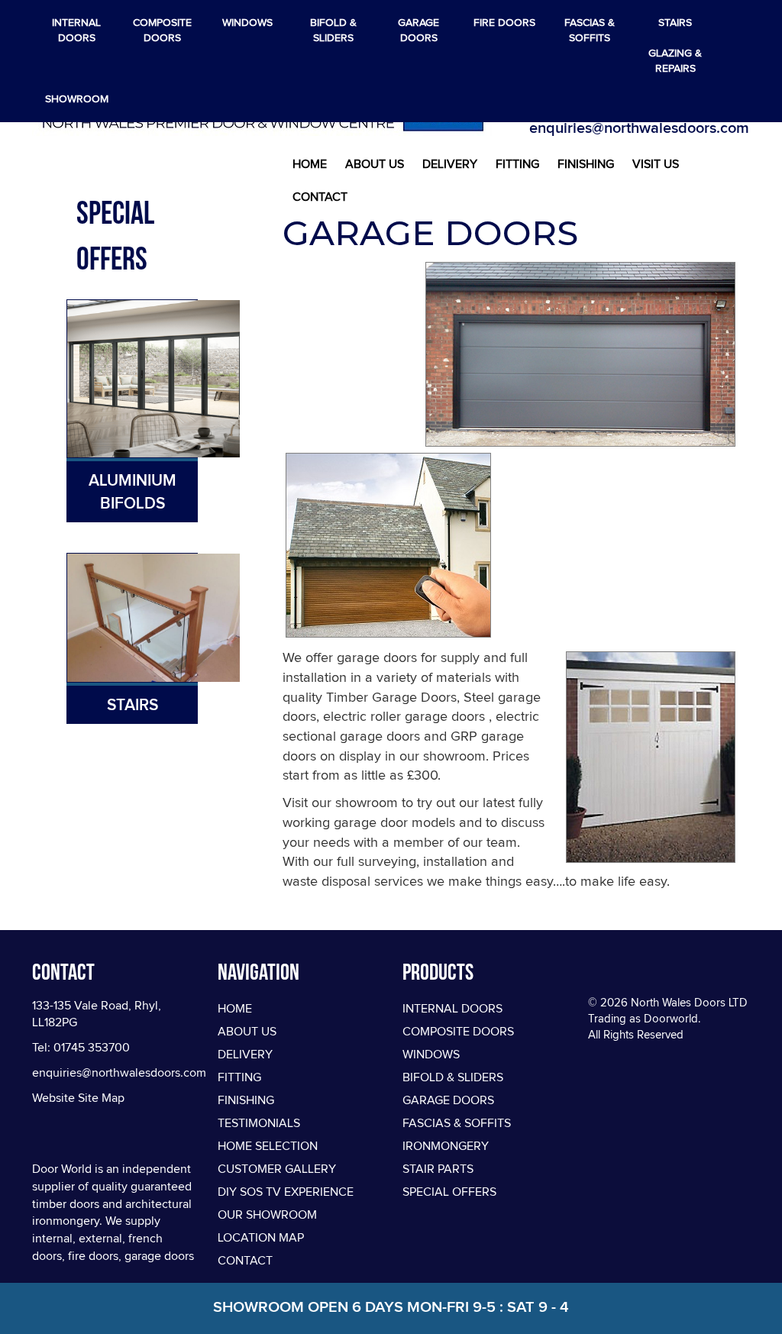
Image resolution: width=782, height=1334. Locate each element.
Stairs (132, 705)
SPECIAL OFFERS (449, 1192)
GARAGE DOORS (448, 1100)
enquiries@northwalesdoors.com (639, 127)
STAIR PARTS (437, 1169)
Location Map (261, 1238)
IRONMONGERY (445, 1146)
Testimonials (259, 1123)
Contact (319, 197)
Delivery (449, 164)
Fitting (517, 164)
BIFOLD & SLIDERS (452, 1077)
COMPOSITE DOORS (458, 1031)
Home (309, 164)
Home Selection (268, 1146)
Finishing (585, 164)
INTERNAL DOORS (452, 1009)
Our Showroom (267, 1215)
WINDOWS (431, 1054)
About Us (374, 164)
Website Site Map (78, 1098)
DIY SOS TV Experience (286, 1192)
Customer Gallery (277, 1169)
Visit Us (655, 164)
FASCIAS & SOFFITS (456, 1123)
